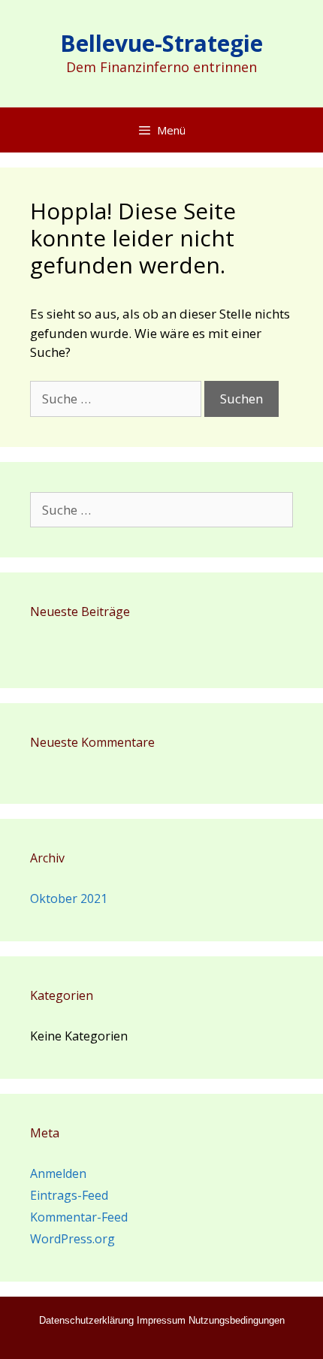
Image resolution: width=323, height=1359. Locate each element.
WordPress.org (72, 1239)
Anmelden (58, 1173)
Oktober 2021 (68, 898)
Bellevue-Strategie (161, 43)
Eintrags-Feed (69, 1195)
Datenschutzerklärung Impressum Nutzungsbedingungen (162, 1320)
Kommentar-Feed (79, 1217)
